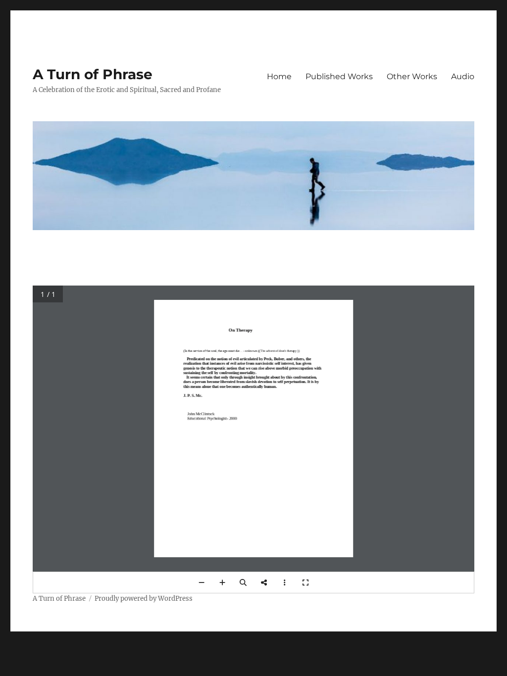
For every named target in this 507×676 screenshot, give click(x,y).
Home (279, 76)
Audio (462, 76)
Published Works (339, 76)
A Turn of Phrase (92, 74)
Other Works (412, 76)
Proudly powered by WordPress (144, 598)
